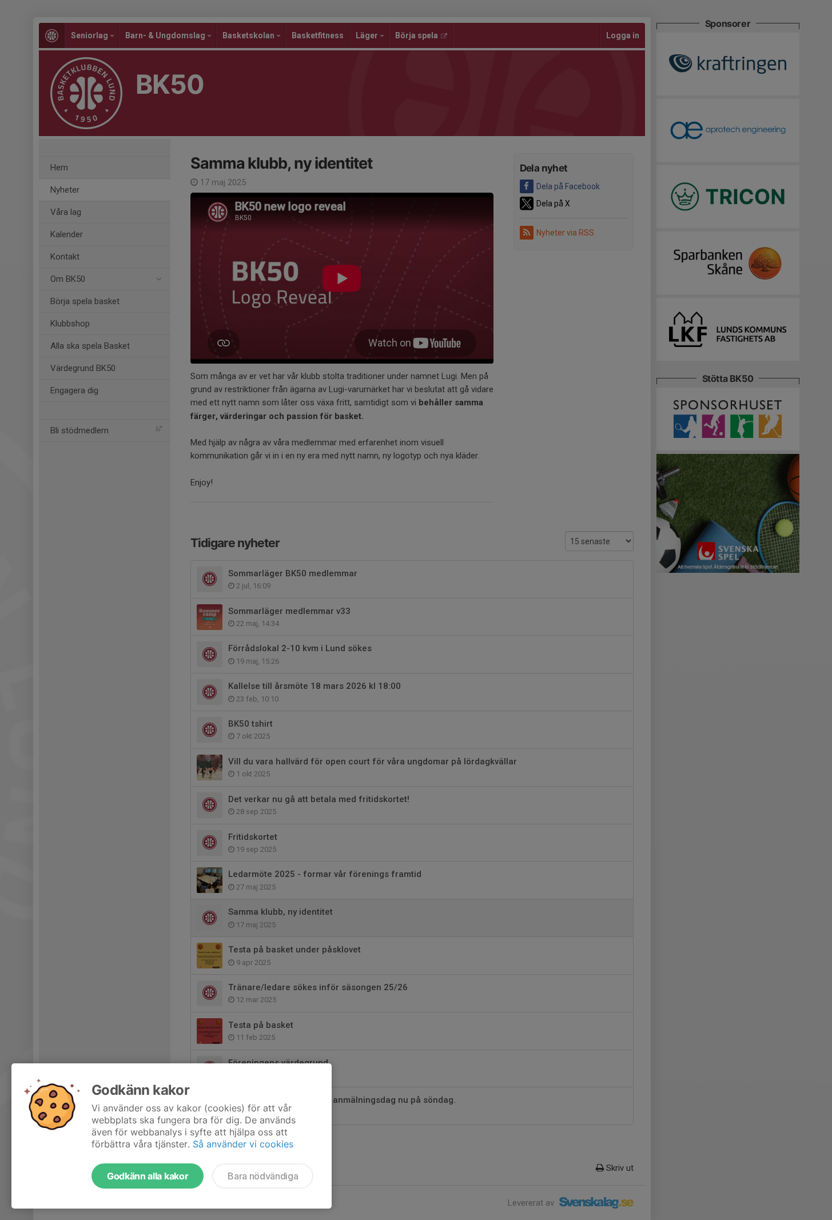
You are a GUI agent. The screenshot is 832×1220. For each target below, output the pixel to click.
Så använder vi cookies (243, 1144)
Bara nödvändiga (263, 1176)
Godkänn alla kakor (147, 1176)
